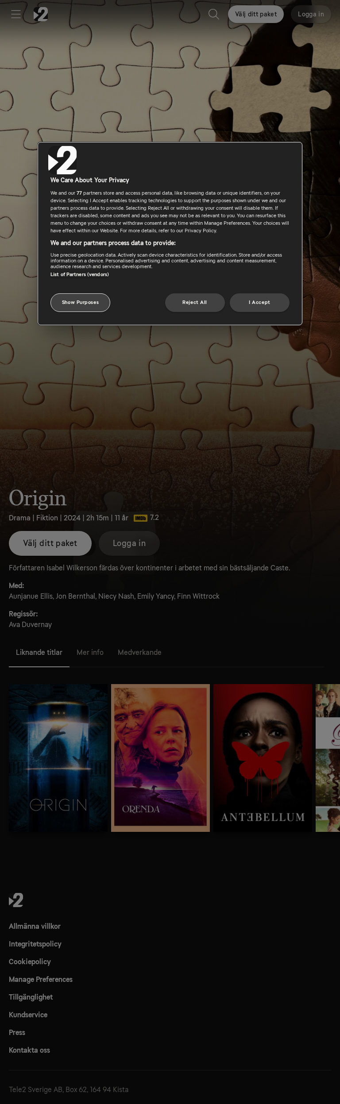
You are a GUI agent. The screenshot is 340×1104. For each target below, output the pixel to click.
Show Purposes (80, 302)
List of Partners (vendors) (79, 274)
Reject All (194, 302)
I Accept (259, 302)
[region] (170, 234)
